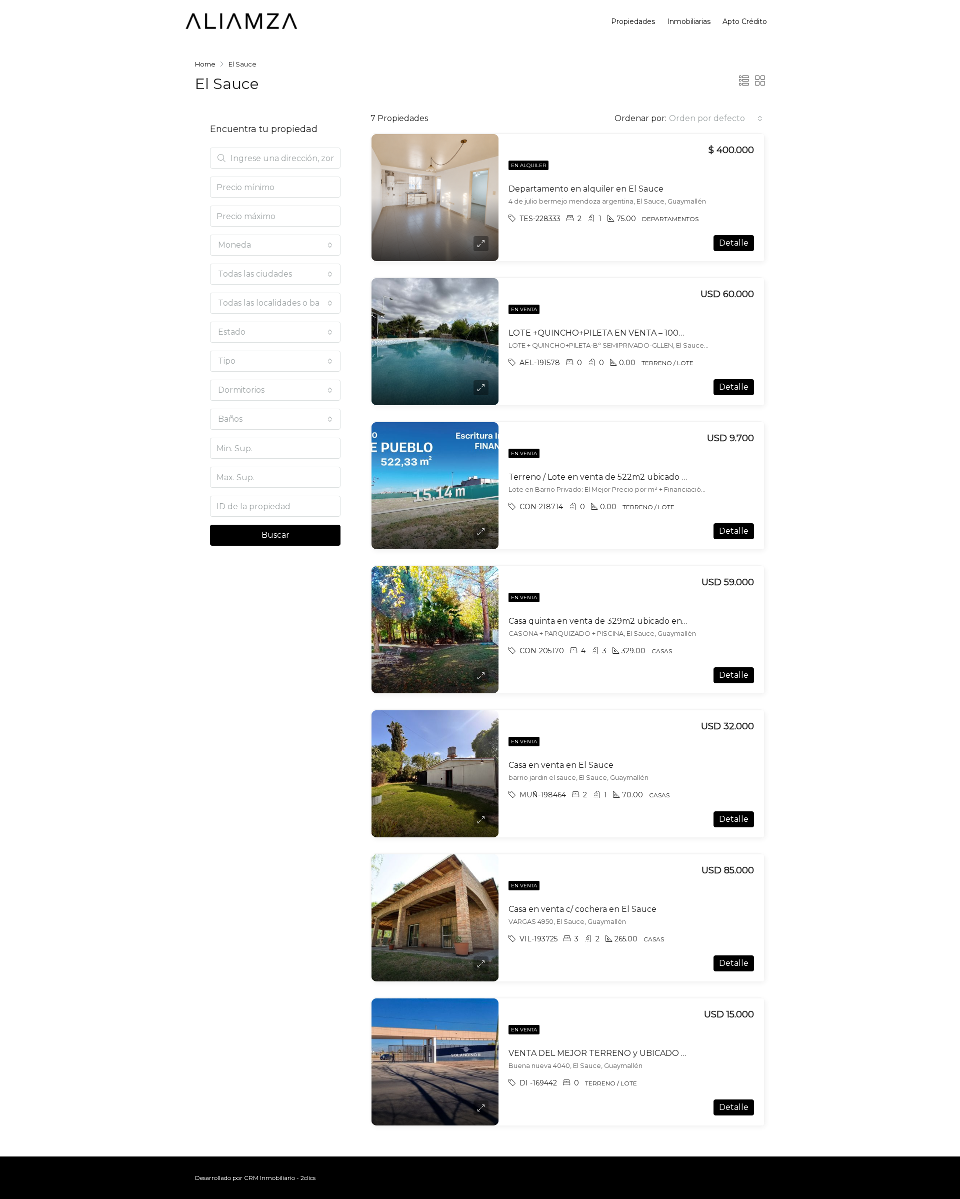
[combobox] (716, 118)
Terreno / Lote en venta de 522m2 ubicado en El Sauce (618, 477)
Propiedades (633, 21)
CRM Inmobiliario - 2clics (280, 1177)
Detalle (733, 243)
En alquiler (528, 165)
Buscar (276, 535)
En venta (524, 309)
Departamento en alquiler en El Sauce (586, 189)
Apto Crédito (744, 21)
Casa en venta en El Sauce (561, 765)
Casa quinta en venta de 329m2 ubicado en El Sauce (613, 621)
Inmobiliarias (688, 21)
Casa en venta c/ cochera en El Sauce (582, 909)
